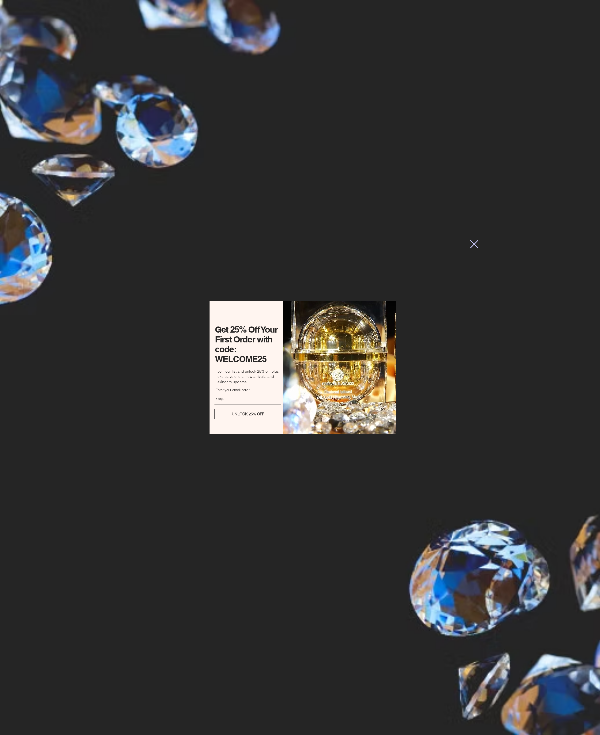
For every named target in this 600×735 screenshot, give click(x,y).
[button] (474, 244)
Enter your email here (232, 390)
